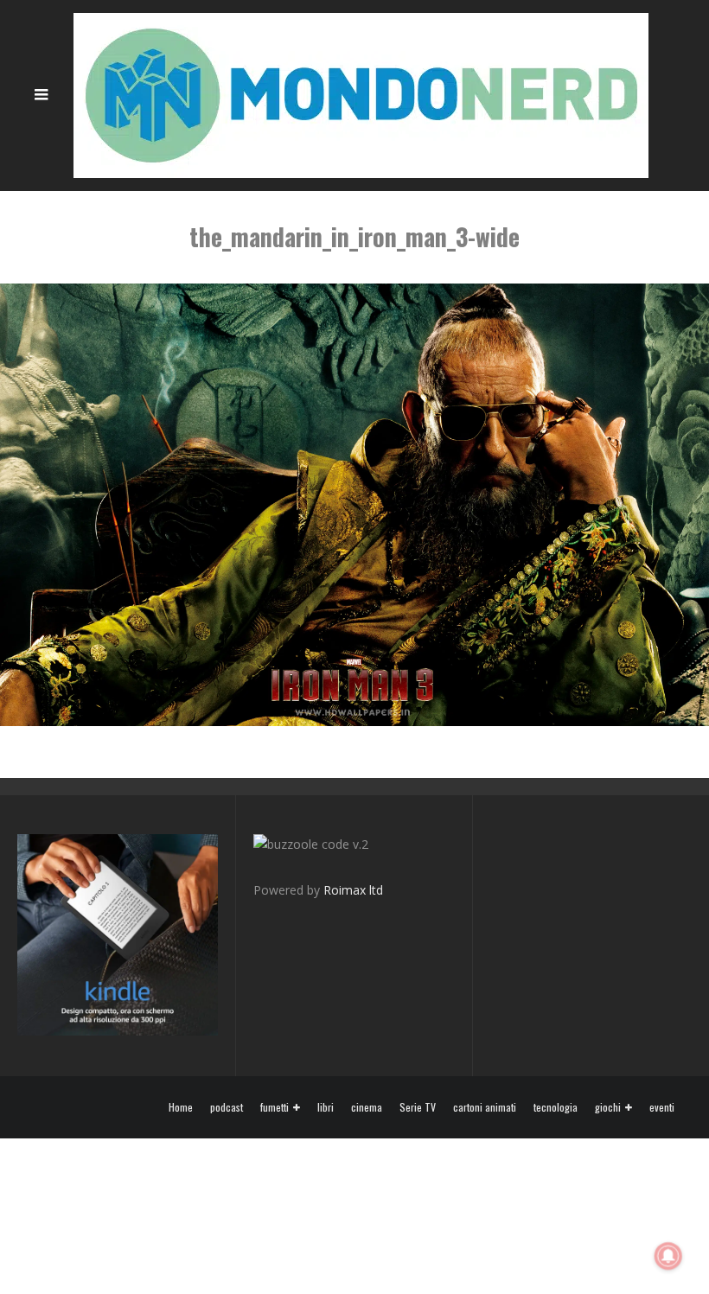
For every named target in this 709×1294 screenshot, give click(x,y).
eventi (661, 1107)
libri (325, 1107)
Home (181, 1107)
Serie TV (417, 1107)
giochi (608, 1107)
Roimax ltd (353, 890)
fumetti (274, 1107)
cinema (366, 1107)
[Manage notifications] (668, 1256)
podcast (226, 1107)
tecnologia (555, 1107)
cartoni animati (484, 1107)
